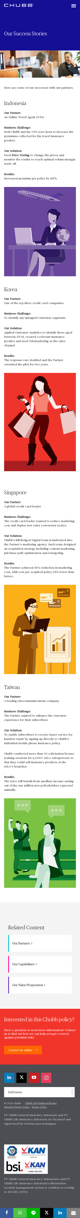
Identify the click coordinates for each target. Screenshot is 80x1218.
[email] (73, 1213)
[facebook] (6, 1213)
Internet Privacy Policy (17, 1107)
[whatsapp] (20, 1213)
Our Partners (21, 943)
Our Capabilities (23, 964)
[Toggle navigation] (73, 6)
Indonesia (15, 1092)
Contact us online (20, 1050)
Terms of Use (39, 1107)
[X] (21, 1078)
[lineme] (33, 1213)
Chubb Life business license (41, 1103)
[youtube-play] (34, 1078)
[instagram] (46, 1078)
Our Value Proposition (28, 985)
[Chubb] (19, 5)
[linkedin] (9, 1078)
